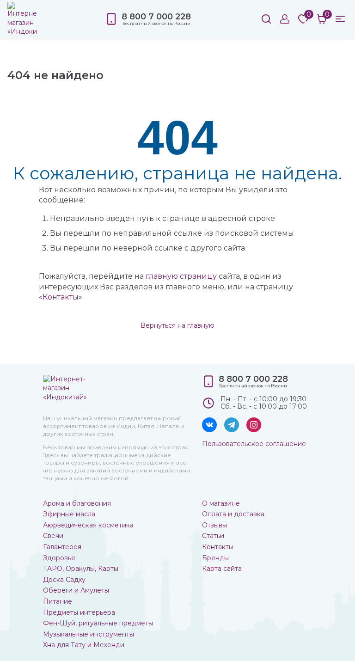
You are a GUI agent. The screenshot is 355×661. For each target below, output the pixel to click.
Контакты (61, 297)
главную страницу (181, 276)
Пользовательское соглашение (254, 444)
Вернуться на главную (177, 325)
